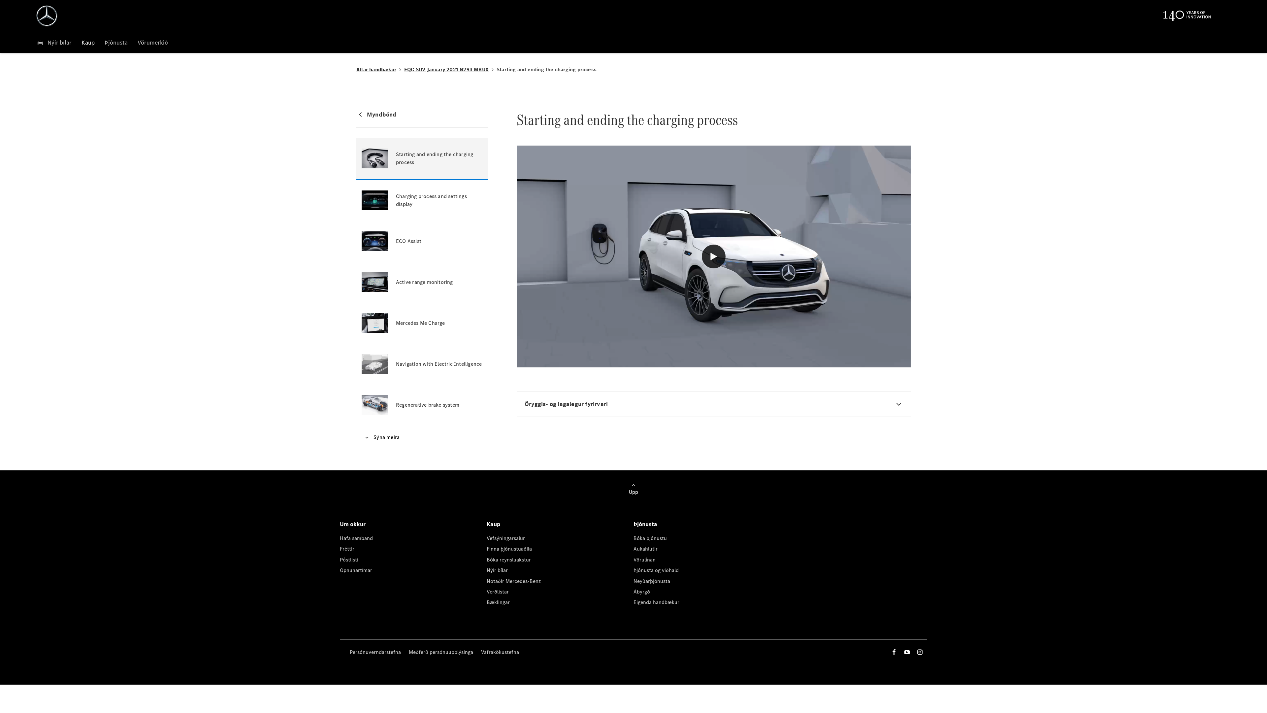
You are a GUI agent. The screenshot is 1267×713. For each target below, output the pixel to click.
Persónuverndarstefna (375, 652)
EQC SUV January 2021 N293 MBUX (446, 69)
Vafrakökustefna (500, 652)
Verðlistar (498, 591)
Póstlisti (349, 559)
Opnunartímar (356, 570)
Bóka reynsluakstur (509, 559)
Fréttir (347, 548)
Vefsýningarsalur (506, 538)
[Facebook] (894, 652)
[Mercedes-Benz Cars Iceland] (46, 15)
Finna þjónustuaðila (509, 548)
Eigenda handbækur (656, 602)
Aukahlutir (646, 548)
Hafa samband (356, 538)
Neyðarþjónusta (652, 581)
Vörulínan (645, 559)
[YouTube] (907, 652)
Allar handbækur (376, 69)
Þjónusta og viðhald (656, 570)
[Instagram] (920, 652)
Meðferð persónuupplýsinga (441, 652)
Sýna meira (386, 437)
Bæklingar (498, 602)
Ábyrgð (642, 591)
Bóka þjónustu (650, 538)
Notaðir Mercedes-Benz (514, 581)
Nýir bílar (497, 570)
